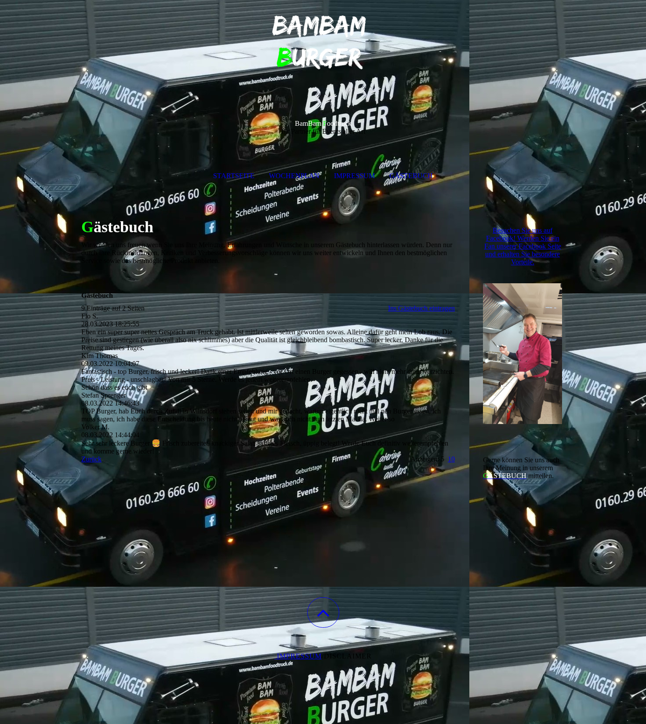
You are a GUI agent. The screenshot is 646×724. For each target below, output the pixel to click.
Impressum (354, 175)
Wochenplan (294, 175)
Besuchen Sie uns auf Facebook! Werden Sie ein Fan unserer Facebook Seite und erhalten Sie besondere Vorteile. (522, 246)
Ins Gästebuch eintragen (421, 308)
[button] (323, 612)
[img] (323, 44)
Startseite (233, 175)
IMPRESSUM (298, 656)
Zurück (91, 459)
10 (451, 459)
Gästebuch (411, 175)
